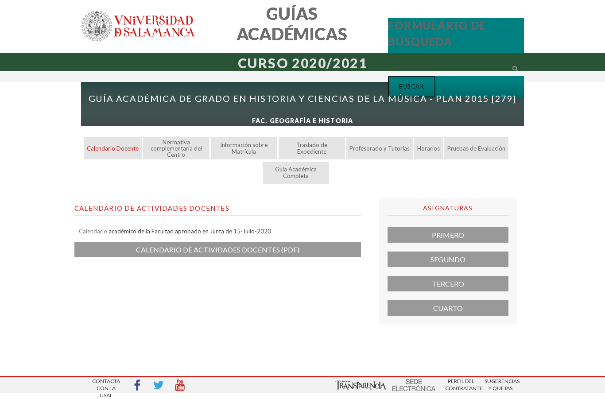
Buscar (378, 80)
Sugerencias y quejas (500, 384)
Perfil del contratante (461, 384)
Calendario (93, 231)
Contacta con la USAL (106, 385)
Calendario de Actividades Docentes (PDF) (217, 249)
